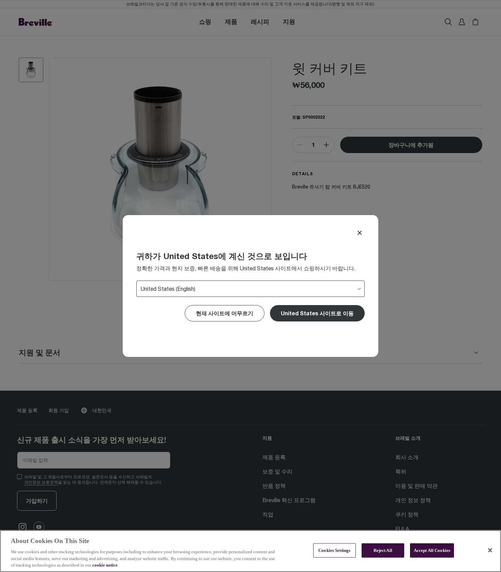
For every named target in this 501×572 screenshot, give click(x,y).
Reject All (383, 550)
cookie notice (105, 565)
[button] (317, 313)
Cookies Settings (334, 550)
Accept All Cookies (432, 550)
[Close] (359, 233)
